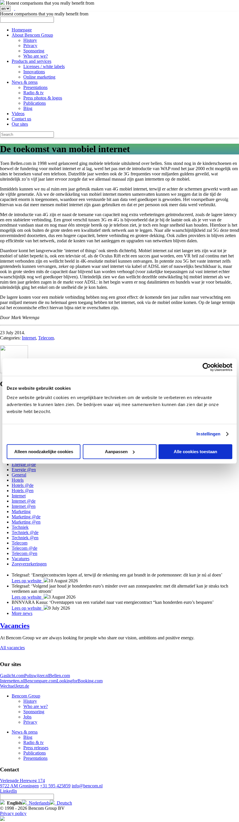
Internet (29, 337)
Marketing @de (26, 516)
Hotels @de (23, 485)
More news (22, 613)
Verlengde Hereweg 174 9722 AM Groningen (22, 783)
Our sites (20, 124)
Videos (18, 113)
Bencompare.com (40, 680)
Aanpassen (116, 451)
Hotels (18, 480)
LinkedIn (8, 791)
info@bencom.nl (87, 785)
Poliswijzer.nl (36, 675)
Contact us (21, 118)
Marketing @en (26, 521)
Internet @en (24, 506)
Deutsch (63, 802)
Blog (27, 108)
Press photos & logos (42, 97)
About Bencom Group (32, 35)
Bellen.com (59, 675)
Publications (34, 103)
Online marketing (39, 76)
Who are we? (35, 56)
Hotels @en (23, 490)
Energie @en (24, 469)
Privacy (30, 45)
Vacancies (14, 625)
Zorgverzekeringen (29, 563)
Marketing (21, 511)
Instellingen (208, 433)
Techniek (20, 527)
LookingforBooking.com (80, 680)
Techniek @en (25, 537)
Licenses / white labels (44, 66)
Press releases (35, 747)
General (19, 474)
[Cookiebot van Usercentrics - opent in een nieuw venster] (206, 367)
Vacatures (20, 558)
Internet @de (24, 501)
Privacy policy (13, 813)
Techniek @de (25, 532)
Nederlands (38, 802)
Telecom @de (24, 548)
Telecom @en (24, 553)
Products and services (31, 61)
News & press (25, 82)
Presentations (35, 87)
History (30, 40)
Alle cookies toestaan (195, 451)
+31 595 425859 (55, 785)
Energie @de (24, 464)
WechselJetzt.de (14, 686)
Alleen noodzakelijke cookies (43, 451)
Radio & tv (33, 92)
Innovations (34, 71)
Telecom (46, 337)
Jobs (27, 716)
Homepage (22, 29)
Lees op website (28, 580)
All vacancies (12, 647)
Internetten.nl (12, 680)
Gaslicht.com (12, 675)
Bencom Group (26, 695)
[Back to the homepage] (2, 3)
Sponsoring (33, 50)
